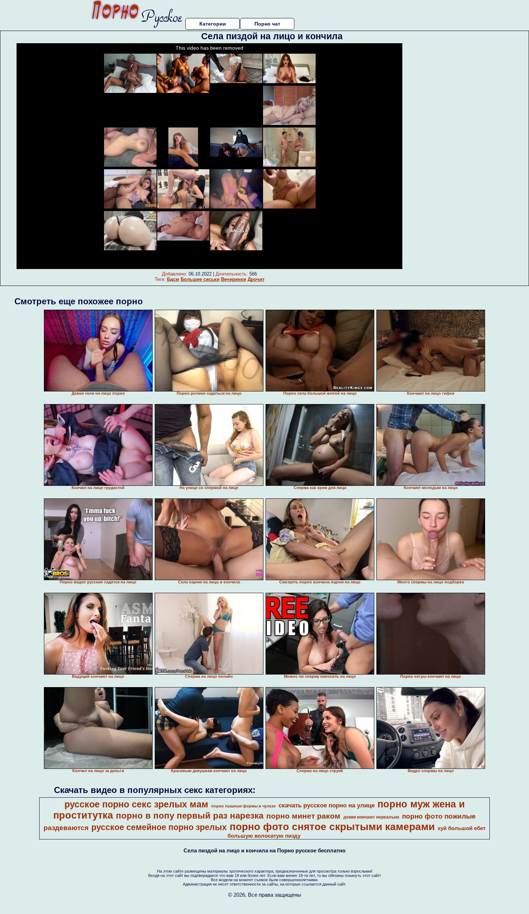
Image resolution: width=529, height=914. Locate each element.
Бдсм (173, 279)
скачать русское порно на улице (327, 805)
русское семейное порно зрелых (159, 827)
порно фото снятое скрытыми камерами (332, 826)
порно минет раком (303, 816)
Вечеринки (233, 279)
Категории (212, 24)
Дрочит (256, 279)
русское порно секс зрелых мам (136, 804)
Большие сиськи (200, 279)
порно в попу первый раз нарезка (189, 815)
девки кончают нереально (371, 817)
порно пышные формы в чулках (243, 806)
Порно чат (267, 24)
